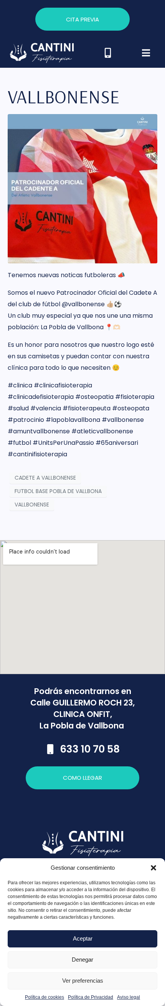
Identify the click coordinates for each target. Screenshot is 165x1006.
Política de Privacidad (90, 997)
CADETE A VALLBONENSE (45, 478)
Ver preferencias (82, 980)
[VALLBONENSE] (82, 188)
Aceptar (82, 938)
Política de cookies (44, 997)
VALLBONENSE (63, 96)
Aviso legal (128, 997)
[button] (153, 868)
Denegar (82, 959)
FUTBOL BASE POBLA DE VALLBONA (58, 491)
